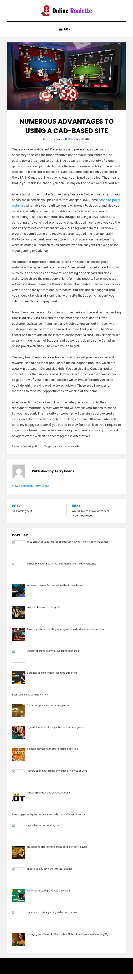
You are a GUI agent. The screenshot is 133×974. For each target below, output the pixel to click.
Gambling (28, 446)
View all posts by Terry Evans (30, 486)
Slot (37, 446)
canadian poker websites (67, 446)
